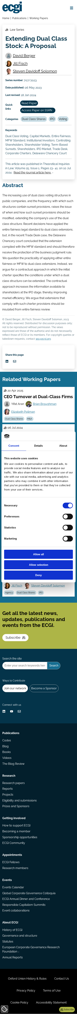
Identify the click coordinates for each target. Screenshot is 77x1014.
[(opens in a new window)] (6, 361)
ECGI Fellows (11, 862)
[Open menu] (72, 8)
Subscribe (13, 637)
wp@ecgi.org (43, 338)
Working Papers (38, 18)
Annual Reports (12, 957)
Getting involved (13, 818)
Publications (19, 18)
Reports (7, 788)
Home (5, 18)
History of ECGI (12, 930)
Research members (15, 868)
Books (6, 752)
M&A (29, 419)
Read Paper (29, 103)
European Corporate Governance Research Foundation (31, 949)
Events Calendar (13, 887)
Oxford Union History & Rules (27, 978)
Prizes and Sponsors (15, 806)
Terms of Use (52, 990)
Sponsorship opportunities (19, 837)
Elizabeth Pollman (23, 411)
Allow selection (38, 564)
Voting (63, 119)
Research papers (13, 783)
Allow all (38, 554)
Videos (6, 758)
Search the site (12, 658)
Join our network (15, 688)
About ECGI (10, 922)
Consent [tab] (13, 445)
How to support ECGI (16, 825)
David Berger (24, 55)
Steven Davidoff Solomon (35, 71)
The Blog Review (13, 763)
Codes (6, 740)
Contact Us (61, 978)
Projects (7, 794)
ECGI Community (13, 843)
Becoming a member (16, 831)
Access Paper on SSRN (36, 110)
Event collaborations (16, 910)
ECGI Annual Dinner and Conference (26, 899)
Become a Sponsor (44, 688)
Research (8, 775)
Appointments (12, 855)
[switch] (68, 516)
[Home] (12, 7)
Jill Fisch (20, 63)
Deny (38, 575)
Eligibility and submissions (19, 800)
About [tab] (63, 445)
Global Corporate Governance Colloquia (29, 893)
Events (7, 880)
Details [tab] (38, 445)
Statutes (7, 941)
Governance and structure (19, 935)
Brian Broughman (44, 404)
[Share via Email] (14, 361)
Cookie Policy (19, 1002)
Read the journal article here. (32, 172)
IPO (52, 119)
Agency (9, 592)
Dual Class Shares (34, 119)
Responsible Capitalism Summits (23, 904)
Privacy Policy (26, 990)
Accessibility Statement (51, 1002)
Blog (5, 746)
